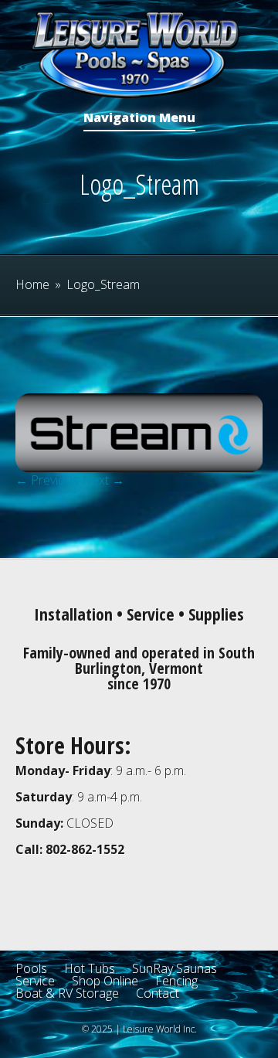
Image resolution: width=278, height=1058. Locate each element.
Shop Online (105, 980)
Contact (157, 993)
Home (32, 284)
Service (35, 980)
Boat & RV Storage (67, 993)
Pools (31, 968)
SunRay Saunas (174, 968)
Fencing (176, 980)
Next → (103, 479)
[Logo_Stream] (139, 467)
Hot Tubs (89, 968)
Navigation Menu (139, 118)
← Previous (47, 479)
